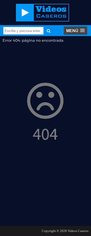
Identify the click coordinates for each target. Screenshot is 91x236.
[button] (75, 30)
